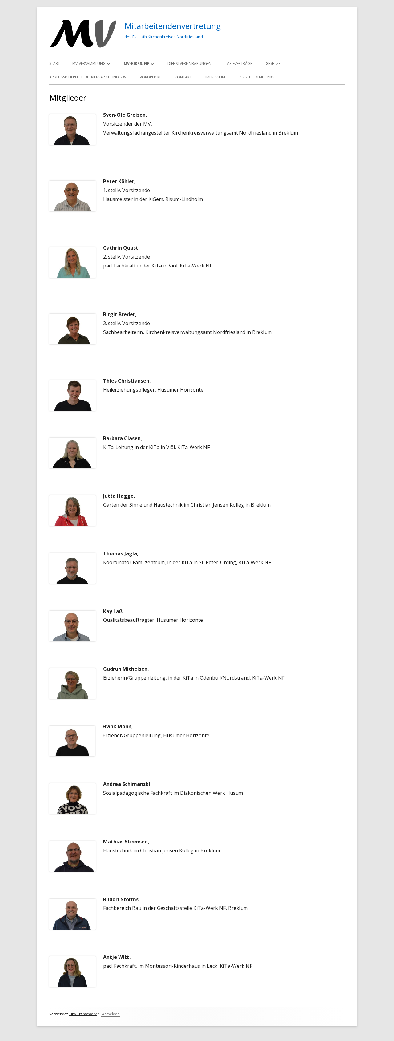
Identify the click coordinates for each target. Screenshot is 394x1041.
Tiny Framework (83, 1014)
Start (54, 63)
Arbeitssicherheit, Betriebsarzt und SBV (87, 77)
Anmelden (110, 1014)
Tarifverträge (238, 63)
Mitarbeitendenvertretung (172, 25)
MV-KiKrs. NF (136, 63)
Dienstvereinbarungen (189, 63)
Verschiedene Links (256, 77)
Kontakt (183, 77)
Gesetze (273, 63)
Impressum (215, 77)
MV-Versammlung (89, 63)
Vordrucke (150, 77)
